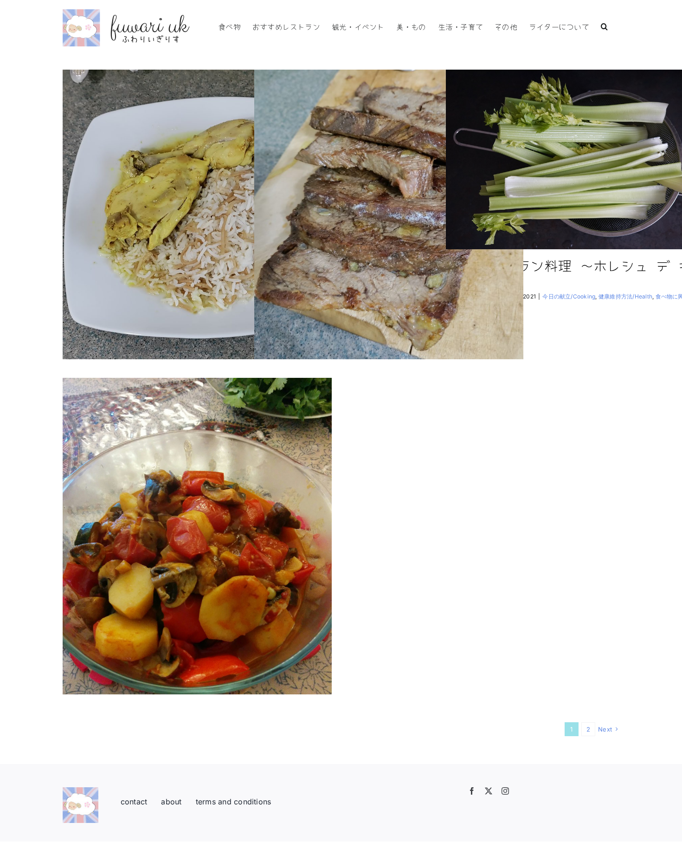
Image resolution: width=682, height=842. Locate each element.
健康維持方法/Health (625, 296)
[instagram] (505, 791)
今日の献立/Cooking (568, 296)
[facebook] (472, 791)
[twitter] (488, 791)
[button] (604, 25)
